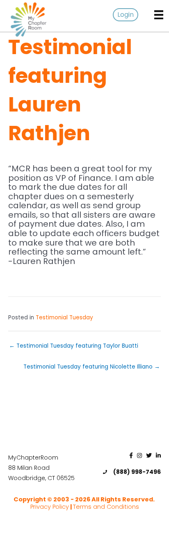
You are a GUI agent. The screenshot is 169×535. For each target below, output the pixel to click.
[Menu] (158, 15)
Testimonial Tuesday (64, 317)
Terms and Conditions (106, 507)
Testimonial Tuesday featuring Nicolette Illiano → (91, 367)
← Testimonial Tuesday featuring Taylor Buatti (73, 346)
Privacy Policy (49, 507)
